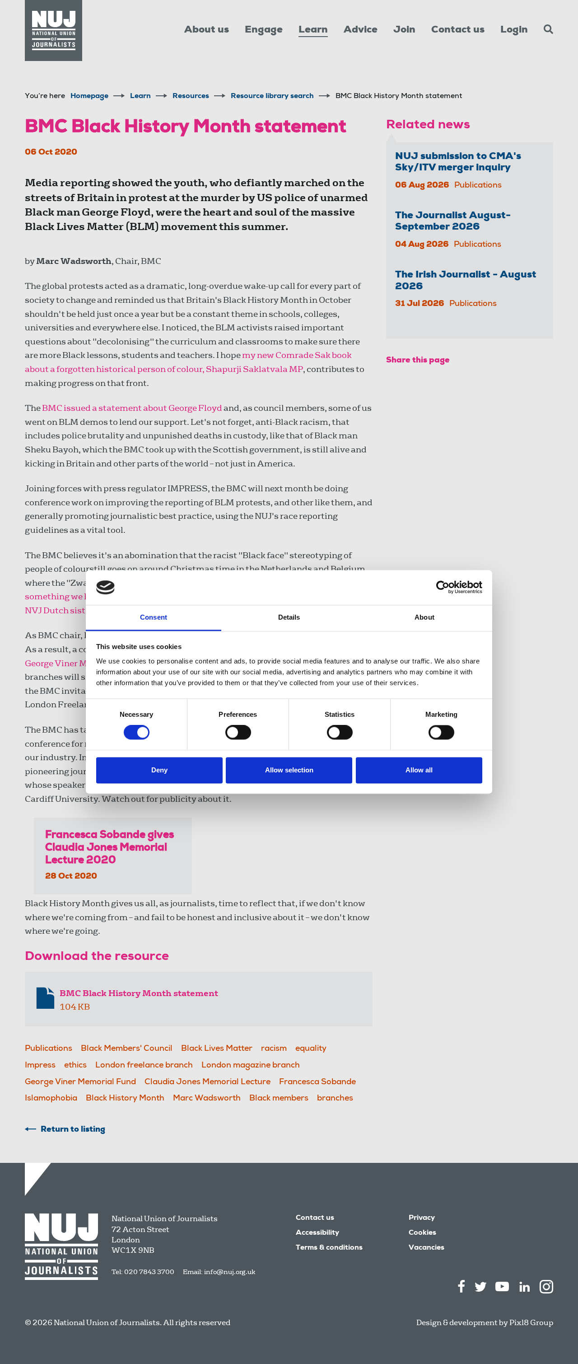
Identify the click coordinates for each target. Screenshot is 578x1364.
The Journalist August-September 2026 (453, 221)
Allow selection (289, 770)
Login (514, 30)
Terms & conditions (329, 1248)
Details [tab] (289, 617)
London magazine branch (250, 1066)
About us (206, 30)
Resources (190, 96)
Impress (40, 1066)
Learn (313, 30)
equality (310, 1049)
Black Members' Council (126, 1049)
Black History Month (125, 1099)
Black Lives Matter (216, 1049)
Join (404, 30)
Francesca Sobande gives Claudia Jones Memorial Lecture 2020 (109, 848)
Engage (264, 30)
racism (274, 1049)
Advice (361, 30)
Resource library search (272, 96)
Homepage (89, 96)
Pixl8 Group (531, 1322)
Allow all (419, 770)
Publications (48, 1049)
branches (335, 1099)
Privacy (422, 1218)
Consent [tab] (153, 617)
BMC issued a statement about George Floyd (132, 408)
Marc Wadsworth (207, 1099)
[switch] (238, 732)
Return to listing (73, 1130)
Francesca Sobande (317, 1082)
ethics (75, 1066)
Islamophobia (51, 1099)
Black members (278, 1099)
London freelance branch (144, 1066)
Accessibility (317, 1233)
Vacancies (426, 1248)
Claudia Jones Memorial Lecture (207, 1082)
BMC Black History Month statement (139, 993)
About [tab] (424, 617)
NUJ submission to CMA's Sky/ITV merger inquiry (458, 162)
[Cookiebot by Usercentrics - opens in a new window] (442, 587)
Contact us (458, 30)
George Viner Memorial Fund (84, 663)
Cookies (422, 1233)
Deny (159, 770)
